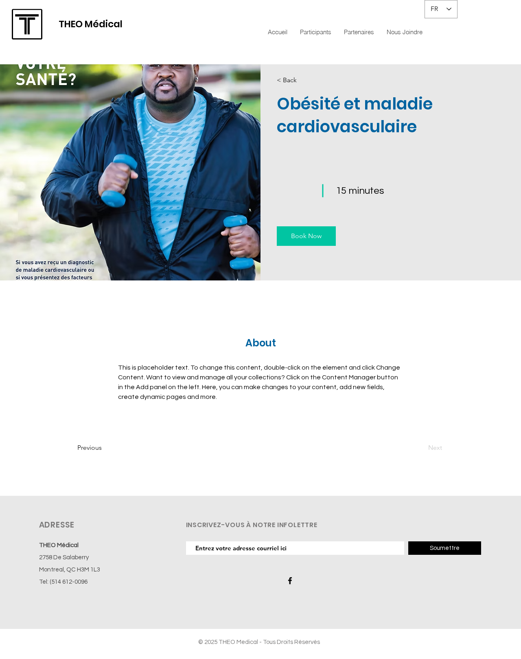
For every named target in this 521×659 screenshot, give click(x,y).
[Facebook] (290, 580)
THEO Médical (91, 24)
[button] (306, 236)
